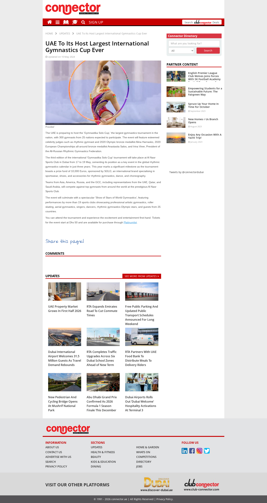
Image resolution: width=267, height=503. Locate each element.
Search (50, 461)
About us (52, 447)
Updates (96, 447)
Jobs (139, 466)
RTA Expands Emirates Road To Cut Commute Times (102, 311)
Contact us (53, 452)
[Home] (49, 21)
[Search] (83, 21)
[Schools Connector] (75, 21)
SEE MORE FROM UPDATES (141, 276)
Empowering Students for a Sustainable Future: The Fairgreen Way (205, 91)
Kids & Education (103, 461)
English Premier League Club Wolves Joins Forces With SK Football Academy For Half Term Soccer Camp (205, 77)
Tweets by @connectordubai (186, 172)
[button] (57, 21)
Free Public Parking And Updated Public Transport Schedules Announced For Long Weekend (141, 315)
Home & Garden (147, 447)
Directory (143, 461)
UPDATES (64, 33)
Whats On (143, 452)
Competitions (146, 457)
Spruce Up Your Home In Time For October (203, 105)
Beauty (96, 457)
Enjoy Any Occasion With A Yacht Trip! (204, 136)
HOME (49, 33)
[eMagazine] (65, 21)
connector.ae (119, 499)
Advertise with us (58, 457)
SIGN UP (96, 22)
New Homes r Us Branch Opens (203, 120)
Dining (96, 466)
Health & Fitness (103, 452)
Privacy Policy (56, 466)
